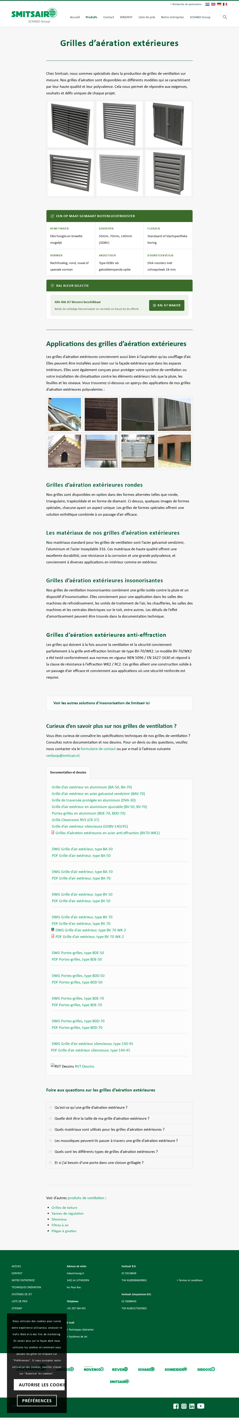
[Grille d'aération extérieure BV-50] (70, 124)
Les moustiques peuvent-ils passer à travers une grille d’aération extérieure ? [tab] (116, 1140)
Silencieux (59, 1219)
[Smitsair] (34, 15)
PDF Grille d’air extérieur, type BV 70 (81, 923)
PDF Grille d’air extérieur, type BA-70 (81, 878)
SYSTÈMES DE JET (22, 1294)
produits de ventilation (85, 1197)
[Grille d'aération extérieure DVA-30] (119, 173)
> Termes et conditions (190, 1280)
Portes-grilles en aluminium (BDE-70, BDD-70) (88, 813)
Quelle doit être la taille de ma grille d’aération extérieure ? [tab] (102, 1118)
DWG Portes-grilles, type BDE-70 (78, 998)
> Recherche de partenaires (186, 4)
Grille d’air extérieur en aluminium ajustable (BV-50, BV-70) (99, 806)
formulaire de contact (98, 748)
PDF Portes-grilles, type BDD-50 (77, 982)
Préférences (37, 1400)
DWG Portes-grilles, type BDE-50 (78, 952)
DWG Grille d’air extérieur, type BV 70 (82, 917)
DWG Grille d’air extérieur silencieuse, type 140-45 (92, 1043)
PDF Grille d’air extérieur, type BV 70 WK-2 (90, 936)
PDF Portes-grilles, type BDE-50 (77, 959)
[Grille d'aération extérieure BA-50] (119, 124)
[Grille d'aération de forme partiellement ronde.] (64, 451)
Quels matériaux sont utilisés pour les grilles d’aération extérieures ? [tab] (110, 1129)
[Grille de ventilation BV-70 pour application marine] (138, 451)
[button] (223, 17)
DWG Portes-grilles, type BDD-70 (78, 1021)
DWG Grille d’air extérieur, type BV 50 (82, 894)
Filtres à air (60, 1225)
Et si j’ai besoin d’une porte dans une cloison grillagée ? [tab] (99, 1162)
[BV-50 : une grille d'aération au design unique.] (64, 414)
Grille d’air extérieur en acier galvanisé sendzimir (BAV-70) (98, 793)
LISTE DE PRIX (19, 1301)
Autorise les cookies (42, 1385)
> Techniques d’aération (80, 1329)
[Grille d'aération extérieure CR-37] (70, 173)
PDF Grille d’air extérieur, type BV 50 (81, 900)
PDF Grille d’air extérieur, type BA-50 (81, 855)
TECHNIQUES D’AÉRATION (26, 1287)
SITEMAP (17, 1308)
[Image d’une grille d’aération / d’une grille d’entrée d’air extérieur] (174, 414)
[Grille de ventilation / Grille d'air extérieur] (174, 451)
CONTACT (17, 1273)
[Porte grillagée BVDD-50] (168, 124)
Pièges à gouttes (64, 1231)
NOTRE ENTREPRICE (23, 1280)
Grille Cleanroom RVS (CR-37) (75, 819)
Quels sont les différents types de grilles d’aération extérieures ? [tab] (106, 1151)
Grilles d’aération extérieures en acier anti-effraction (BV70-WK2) (108, 832)
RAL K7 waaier (169, 305)
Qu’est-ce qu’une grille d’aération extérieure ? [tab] (91, 1107)
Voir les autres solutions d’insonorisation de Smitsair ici (101, 702)
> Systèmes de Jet (77, 1336)
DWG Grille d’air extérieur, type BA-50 (82, 849)
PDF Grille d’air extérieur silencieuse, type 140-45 (90, 1050)
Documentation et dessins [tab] (68, 772)
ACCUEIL (16, 1266)
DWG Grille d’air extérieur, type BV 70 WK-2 (91, 930)
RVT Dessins (84, 1066)
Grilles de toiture (64, 1207)
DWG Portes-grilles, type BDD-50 (78, 975)
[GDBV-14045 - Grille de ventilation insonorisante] (168, 173)
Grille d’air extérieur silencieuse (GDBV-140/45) (90, 826)
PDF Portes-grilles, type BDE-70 (77, 1004)
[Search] (217, 17)
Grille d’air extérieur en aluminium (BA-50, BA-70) (92, 787)
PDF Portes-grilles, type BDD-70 (77, 1027)
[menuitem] (185, 4)
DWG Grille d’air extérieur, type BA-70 (82, 871)
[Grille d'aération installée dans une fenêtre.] (101, 451)
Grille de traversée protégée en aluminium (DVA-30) (94, 800)
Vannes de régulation (68, 1213)
